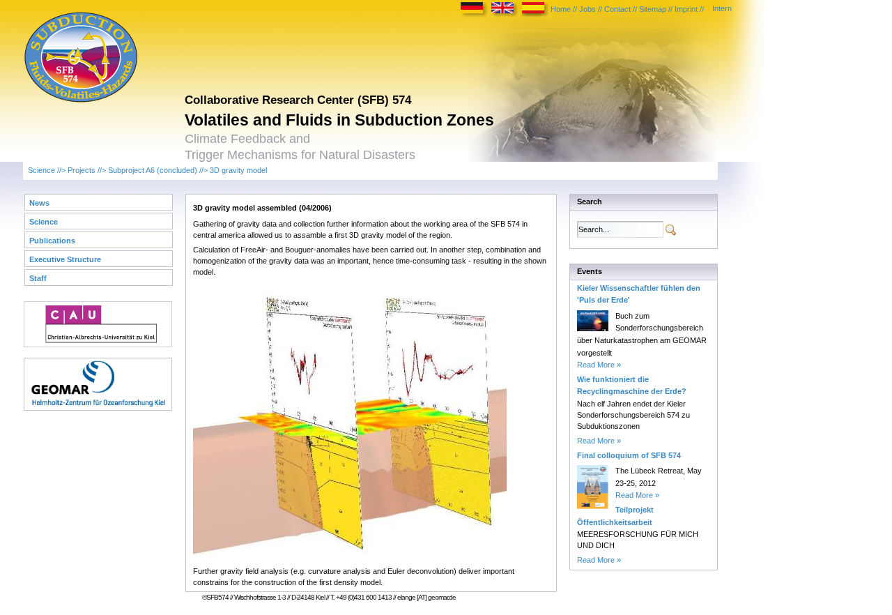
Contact (617, 9)
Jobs (587, 9)
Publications (52, 240)
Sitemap (652, 9)
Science (41, 170)
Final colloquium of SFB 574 (629, 455)
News (39, 203)
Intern (722, 8)
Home (561, 9)
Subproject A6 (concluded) (152, 170)
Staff (38, 278)
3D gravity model (238, 170)
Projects (81, 170)
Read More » (599, 364)
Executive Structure (65, 259)
